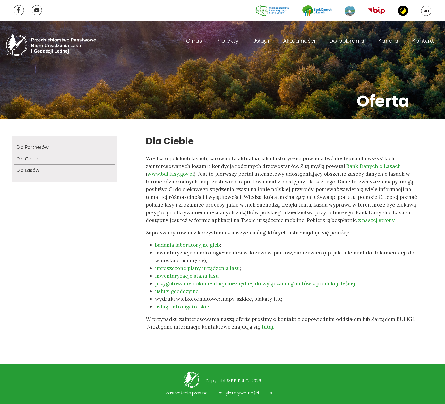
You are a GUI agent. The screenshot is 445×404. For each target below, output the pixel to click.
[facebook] (19, 10)
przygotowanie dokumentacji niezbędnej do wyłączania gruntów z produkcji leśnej (255, 283)
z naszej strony (376, 220)
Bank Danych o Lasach (373, 166)
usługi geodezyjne (177, 291)
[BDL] (317, 10)
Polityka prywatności (238, 393)
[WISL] (272, 10)
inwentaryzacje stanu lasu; (187, 275)
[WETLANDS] (350, 11)
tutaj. (268, 326)
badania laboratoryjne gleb (187, 245)
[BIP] (376, 10)
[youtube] (37, 10)
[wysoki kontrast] (403, 11)
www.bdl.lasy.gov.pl (170, 173)
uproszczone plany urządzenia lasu (197, 268)
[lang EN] (426, 11)
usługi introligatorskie (182, 306)
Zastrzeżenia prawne (187, 393)
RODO (275, 393)
